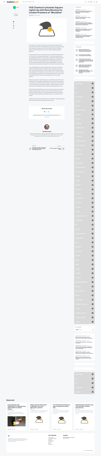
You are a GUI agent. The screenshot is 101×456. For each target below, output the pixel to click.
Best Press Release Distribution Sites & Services (69, 438)
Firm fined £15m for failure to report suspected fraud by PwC (61, 406)
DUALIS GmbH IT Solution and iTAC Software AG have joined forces (84, 406)
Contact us (50, 444)
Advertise (50, 439)
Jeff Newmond (46, 131)
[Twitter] (85, 1)
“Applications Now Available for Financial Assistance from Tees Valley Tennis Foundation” (83, 30)
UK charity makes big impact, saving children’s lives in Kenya (82, 18)
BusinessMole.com (90, 450)
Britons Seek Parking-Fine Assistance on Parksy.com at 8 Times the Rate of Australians (83, 12)
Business (17, 7)
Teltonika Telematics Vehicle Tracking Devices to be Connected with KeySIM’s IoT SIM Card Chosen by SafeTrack (84, 23)
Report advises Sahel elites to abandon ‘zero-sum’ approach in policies (38, 406)
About (49, 443)
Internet (80, 340)
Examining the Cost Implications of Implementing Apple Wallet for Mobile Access (16, 407)
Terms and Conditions (52, 438)
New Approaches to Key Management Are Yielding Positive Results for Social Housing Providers (83, 36)
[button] (4, 2)
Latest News (84, 340)
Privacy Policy (50, 437)
